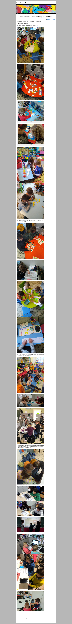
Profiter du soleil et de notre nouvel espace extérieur (23, 16)
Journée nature (48, 20)
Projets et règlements (26, 13)
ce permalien (36, 616)
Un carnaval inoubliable (49, 17)
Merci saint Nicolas (49, 18)
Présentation (21, 13)
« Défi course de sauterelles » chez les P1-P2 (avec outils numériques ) (38, 17)
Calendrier (31, 13)
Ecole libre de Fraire (22, 3)
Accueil (18, 13)
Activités (34, 13)
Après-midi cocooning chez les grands (51, 19)
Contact (41, 13)
